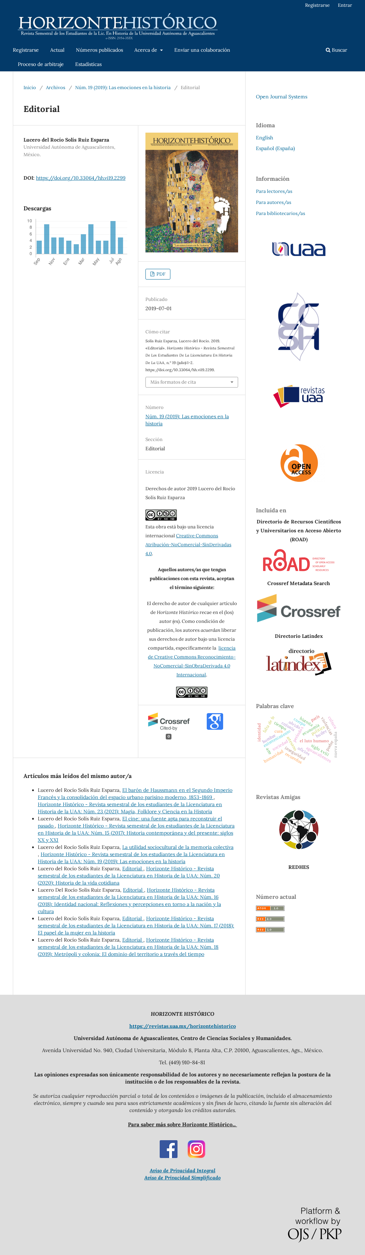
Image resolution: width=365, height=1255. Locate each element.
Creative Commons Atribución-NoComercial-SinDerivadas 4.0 (188, 545)
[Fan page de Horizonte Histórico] (169, 1156)
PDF (160, 274)
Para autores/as (273, 202)
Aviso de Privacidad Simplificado (182, 1177)
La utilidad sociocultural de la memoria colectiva (177, 847)
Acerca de (146, 50)
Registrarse (26, 50)
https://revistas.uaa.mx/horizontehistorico (182, 1026)
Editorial (132, 868)
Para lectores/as (274, 191)
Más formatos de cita (173, 382)
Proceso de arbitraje (41, 64)
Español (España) (275, 148)
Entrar (345, 5)
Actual (57, 50)
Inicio (30, 87)
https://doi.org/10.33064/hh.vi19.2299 (80, 178)
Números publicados (99, 50)
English (264, 137)
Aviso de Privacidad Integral (182, 1170)
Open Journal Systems (281, 96)
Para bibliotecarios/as (280, 213)
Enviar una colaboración (202, 50)
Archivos (55, 87)
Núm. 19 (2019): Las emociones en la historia (123, 87)
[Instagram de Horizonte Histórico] (196, 1156)
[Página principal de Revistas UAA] (298, 396)
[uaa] (298, 256)
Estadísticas (88, 64)
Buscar (338, 50)
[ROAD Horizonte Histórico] (298, 569)
